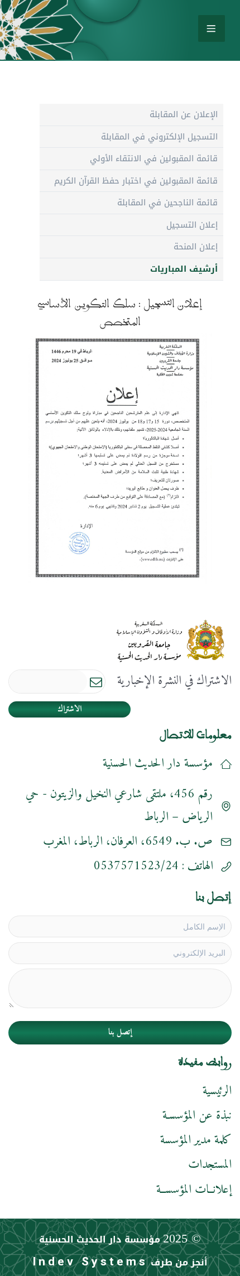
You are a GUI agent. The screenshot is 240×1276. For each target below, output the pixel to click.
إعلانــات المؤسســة (194, 1190)
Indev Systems (90, 1261)
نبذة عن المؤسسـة (197, 1115)
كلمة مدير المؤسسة (196, 1140)
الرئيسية (217, 1091)
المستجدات (210, 1165)
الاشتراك (69, 709)
